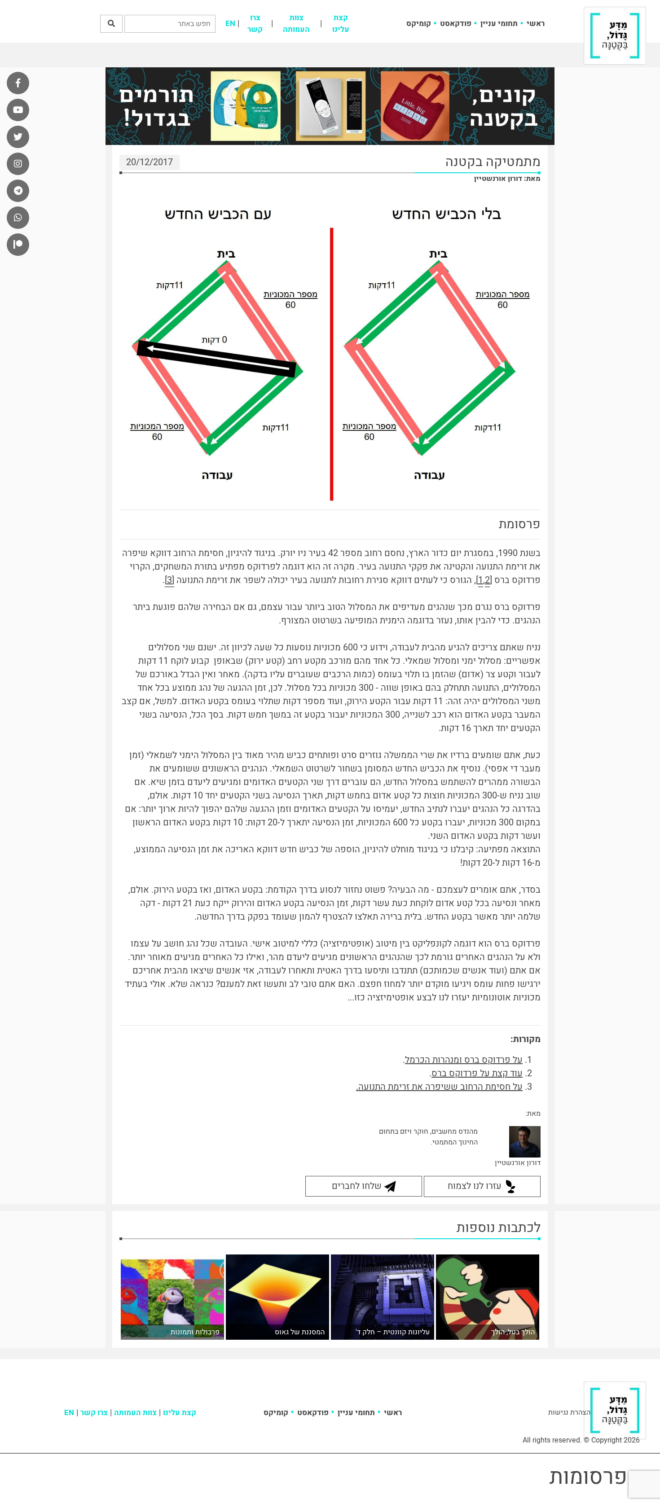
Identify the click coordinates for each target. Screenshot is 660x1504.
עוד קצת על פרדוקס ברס (477, 1073)
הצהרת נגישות (569, 1412)
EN (230, 23)
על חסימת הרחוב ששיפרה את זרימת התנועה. (439, 1086)
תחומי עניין (499, 23)
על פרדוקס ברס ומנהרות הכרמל (464, 1059)
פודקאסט (455, 23)
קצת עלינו (340, 23)
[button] (111, 24)
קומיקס (418, 23)
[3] (169, 580)
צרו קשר (255, 23)
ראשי (536, 23)
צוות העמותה (296, 23)
